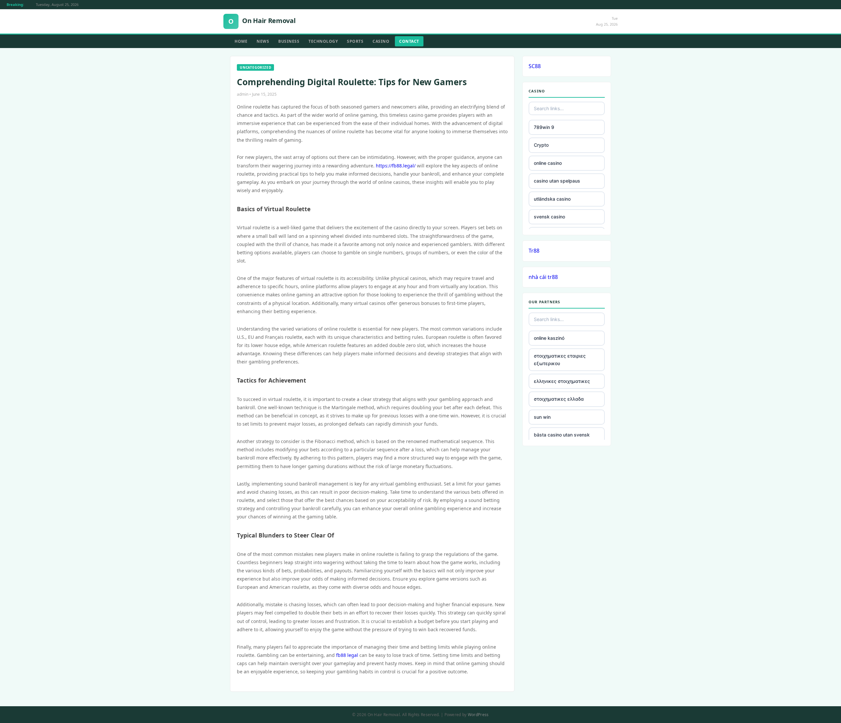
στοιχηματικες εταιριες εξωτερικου (560, 359)
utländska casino (552, 199)
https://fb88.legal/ (396, 165)
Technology (323, 41)
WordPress (478, 714)
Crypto (541, 145)
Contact (409, 41)
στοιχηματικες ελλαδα (559, 399)
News (263, 41)
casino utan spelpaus (557, 181)
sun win (542, 417)
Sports (355, 41)
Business (288, 41)
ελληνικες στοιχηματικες (562, 381)
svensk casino (549, 216)
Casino (381, 41)
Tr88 (534, 250)
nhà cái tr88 (543, 277)
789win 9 (544, 127)
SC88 (535, 66)
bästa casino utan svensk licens (562, 438)
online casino (548, 163)
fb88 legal (347, 655)
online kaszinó (549, 338)
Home (241, 41)
